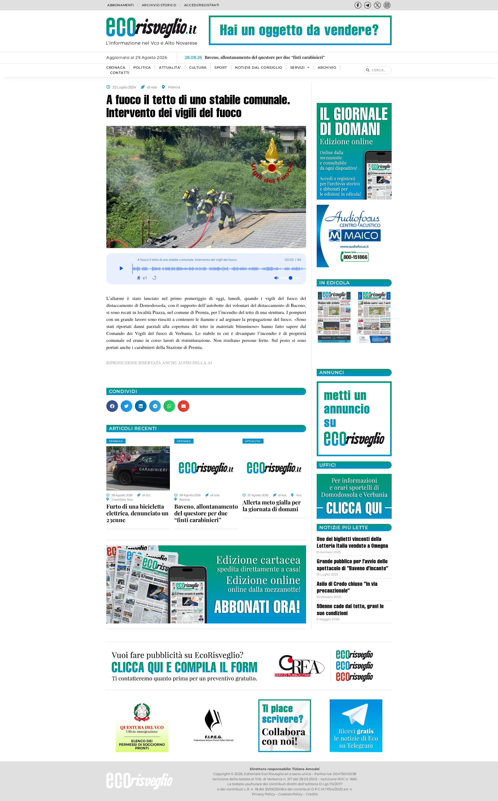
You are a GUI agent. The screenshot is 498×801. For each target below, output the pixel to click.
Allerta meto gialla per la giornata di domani (272, 505)
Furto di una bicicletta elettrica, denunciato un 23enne (137, 513)
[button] (112, 406)
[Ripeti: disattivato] (154, 278)
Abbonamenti (120, 5)
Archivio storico (159, 5)
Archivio (327, 67)
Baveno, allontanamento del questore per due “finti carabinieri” (206, 513)
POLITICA (142, 67)
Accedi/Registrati (201, 5)
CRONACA (115, 67)
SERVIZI (297, 67)
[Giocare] (121, 268)
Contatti (119, 73)
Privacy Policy (263, 794)
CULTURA (197, 67)
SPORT (221, 67)
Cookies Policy (290, 794)
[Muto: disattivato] (276, 278)
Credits (312, 794)
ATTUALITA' (253, 441)
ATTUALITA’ (170, 67)
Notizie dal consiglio (258, 67)
